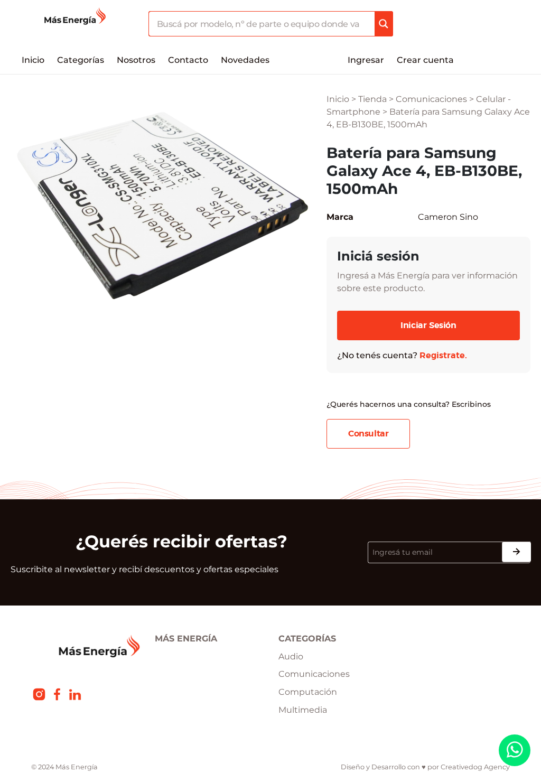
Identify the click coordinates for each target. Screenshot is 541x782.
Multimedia (302, 710)
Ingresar (366, 60)
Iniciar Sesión (428, 325)
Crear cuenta (425, 60)
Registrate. (443, 355)
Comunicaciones (431, 99)
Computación (307, 692)
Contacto (188, 60)
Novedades (245, 60)
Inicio (33, 60)
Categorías (80, 60)
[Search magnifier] (384, 24)
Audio (290, 656)
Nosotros (136, 60)
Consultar (368, 434)
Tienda (372, 99)
